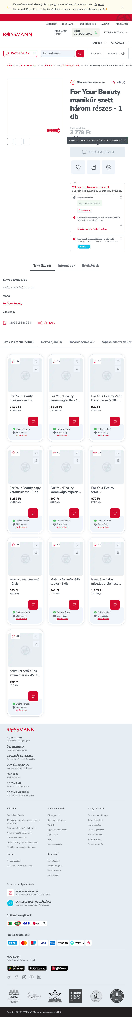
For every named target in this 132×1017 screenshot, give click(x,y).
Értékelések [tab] (90, 265)
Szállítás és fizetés (15, 815)
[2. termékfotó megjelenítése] (18, 141)
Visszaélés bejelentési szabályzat (22, 842)
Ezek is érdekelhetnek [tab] (18, 342)
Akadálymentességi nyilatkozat (21, 847)
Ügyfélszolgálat (54, 865)
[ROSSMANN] (20, 730)
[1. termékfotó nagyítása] (35, 107)
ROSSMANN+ (68, 23)
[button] (116, 32)
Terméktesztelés (95, 844)
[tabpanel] (66, 300)
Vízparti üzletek (95, 834)
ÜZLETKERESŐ (88, 23)
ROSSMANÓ (122, 23)
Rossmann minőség (56, 820)
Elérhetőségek (53, 861)
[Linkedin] (39, 977)
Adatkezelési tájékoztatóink (19, 832)
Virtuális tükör (94, 839)
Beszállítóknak (54, 870)
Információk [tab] (66, 265)
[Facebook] (16, 977)
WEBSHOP (51, 23)
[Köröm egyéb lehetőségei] (54, 65)
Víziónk (50, 825)
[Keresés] (80, 53)
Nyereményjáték (54, 844)
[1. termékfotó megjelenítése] (10, 141)
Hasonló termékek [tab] (81, 342)
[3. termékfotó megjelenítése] (26, 141)
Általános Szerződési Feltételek (21, 828)
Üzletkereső (52, 875)
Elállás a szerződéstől (17, 837)
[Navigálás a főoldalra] (17, 34)
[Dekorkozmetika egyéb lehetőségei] (38, 65)
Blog (49, 839)
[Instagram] (24, 977)
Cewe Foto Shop (95, 820)
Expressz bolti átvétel (44, 9)
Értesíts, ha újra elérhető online (92, 228)
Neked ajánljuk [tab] (51, 342)
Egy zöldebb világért (56, 829)
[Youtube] (32, 977)
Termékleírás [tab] (42, 265)
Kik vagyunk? (53, 815)
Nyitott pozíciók (14, 861)
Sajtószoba (52, 834)
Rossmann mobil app (98, 815)
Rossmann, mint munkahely (19, 865)
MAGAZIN (105, 23)
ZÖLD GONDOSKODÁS (83, 32)
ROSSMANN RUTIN (61, 32)
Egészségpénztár (96, 829)
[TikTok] (9, 977)
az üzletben (21, 435)
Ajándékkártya (94, 825)
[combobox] (58, 53)
